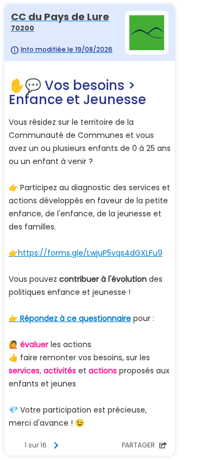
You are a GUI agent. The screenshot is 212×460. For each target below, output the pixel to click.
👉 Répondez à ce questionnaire (70, 318)
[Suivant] (56, 445)
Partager (139, 445)
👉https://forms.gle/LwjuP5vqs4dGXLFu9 (86, 252)
